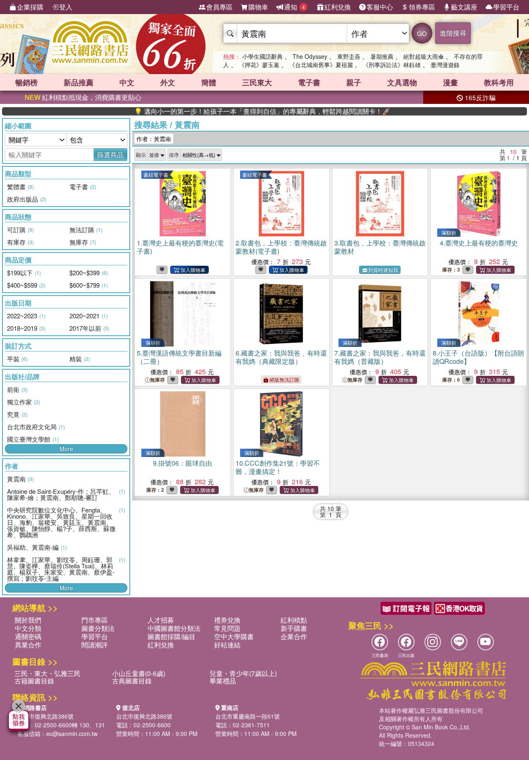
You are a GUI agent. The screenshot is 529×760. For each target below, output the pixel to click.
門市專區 (94, 620)
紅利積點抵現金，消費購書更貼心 (83, 97)
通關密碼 (28, 636)
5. (179, 357)
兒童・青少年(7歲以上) (243, 673)
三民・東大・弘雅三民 (47, 673)
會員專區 (219, 7)
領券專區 (422, 7)
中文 (126, 82)
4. (479, 243)
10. (278, 467)
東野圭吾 (348, 56)
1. (180, 247)
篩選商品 (110, 154)
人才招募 (161, 620)
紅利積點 (294, 620)
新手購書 (294, 628)
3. (380, 247)
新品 (78, 82)
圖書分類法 (97, 628)
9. (182, 463)
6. (281, 357)
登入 (65, 7)
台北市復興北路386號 (45, 716)
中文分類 (28, 628)
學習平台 (506, 7)
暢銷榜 (26, 82)
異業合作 (28, 644)
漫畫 (450, 82)
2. (281, 247)
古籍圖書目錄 (34, 680)
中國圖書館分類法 (174, 628)
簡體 (208, 82)
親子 (353, 82)
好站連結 (227, 644)
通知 (294, 7)
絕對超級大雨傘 (423, 56)
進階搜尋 (453, 33)
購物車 (258, 7)
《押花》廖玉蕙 (259, 64)
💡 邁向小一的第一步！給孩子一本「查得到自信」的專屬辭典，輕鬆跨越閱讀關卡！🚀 (243, 111)
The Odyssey (310, 56)
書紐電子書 (155, 174)
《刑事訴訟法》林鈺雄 (392, 64)
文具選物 (402, 82)
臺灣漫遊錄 (445, 64)
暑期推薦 (381, 56)
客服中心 (380, 7)
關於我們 (28, 620)
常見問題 (227, 628)
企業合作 (294, 636)
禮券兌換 (227, 620)
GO (422, 33)
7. (380, 357)
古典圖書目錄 (132, 680)
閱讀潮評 (94, 644)
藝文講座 (464, 7)
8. (478, 357)
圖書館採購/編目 (171, 636)
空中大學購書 (234, 636)
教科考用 (499, 82)
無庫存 (157, 379)
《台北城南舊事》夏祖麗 (321, 64)
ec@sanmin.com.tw (72, 733)
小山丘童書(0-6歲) (138, 673)
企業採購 (30, 7)
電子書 (309, 82)
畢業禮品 (223, 680)
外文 (167, 82)
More (66, 449)
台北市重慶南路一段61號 (247, 716)
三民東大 (257, 82)
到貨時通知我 (383, 269)
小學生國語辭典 (262, 56)
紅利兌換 (337, 7)
